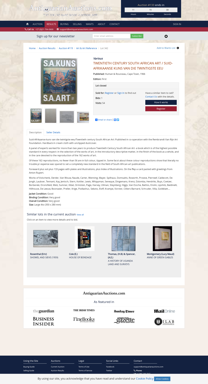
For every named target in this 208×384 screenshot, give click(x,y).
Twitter (109, 370)
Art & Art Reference (86, 48)
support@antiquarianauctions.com (145, 367)
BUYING (64, 24)
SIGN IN (177, 24)
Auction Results (47, 48)
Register (109, 93)
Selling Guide (28, 370)
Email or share (105, 120)
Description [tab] (35, 132)
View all (80, 214)
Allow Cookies (162, 378)
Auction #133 (146, 5)
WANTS (90, 24)
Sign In (120, 93)
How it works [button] (161, 102)
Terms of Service (85, 370)
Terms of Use (84, 367)
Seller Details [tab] (53, 132)
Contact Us (151, 96)
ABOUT (101, 24)
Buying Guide (29, 367)
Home (32, 48)
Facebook (110, 367)
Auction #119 (66, 48)
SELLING (77, 24)
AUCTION (37, 24)
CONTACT (115, 24)
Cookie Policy (144, 378)
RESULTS (51, 24)
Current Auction (57, 367)
